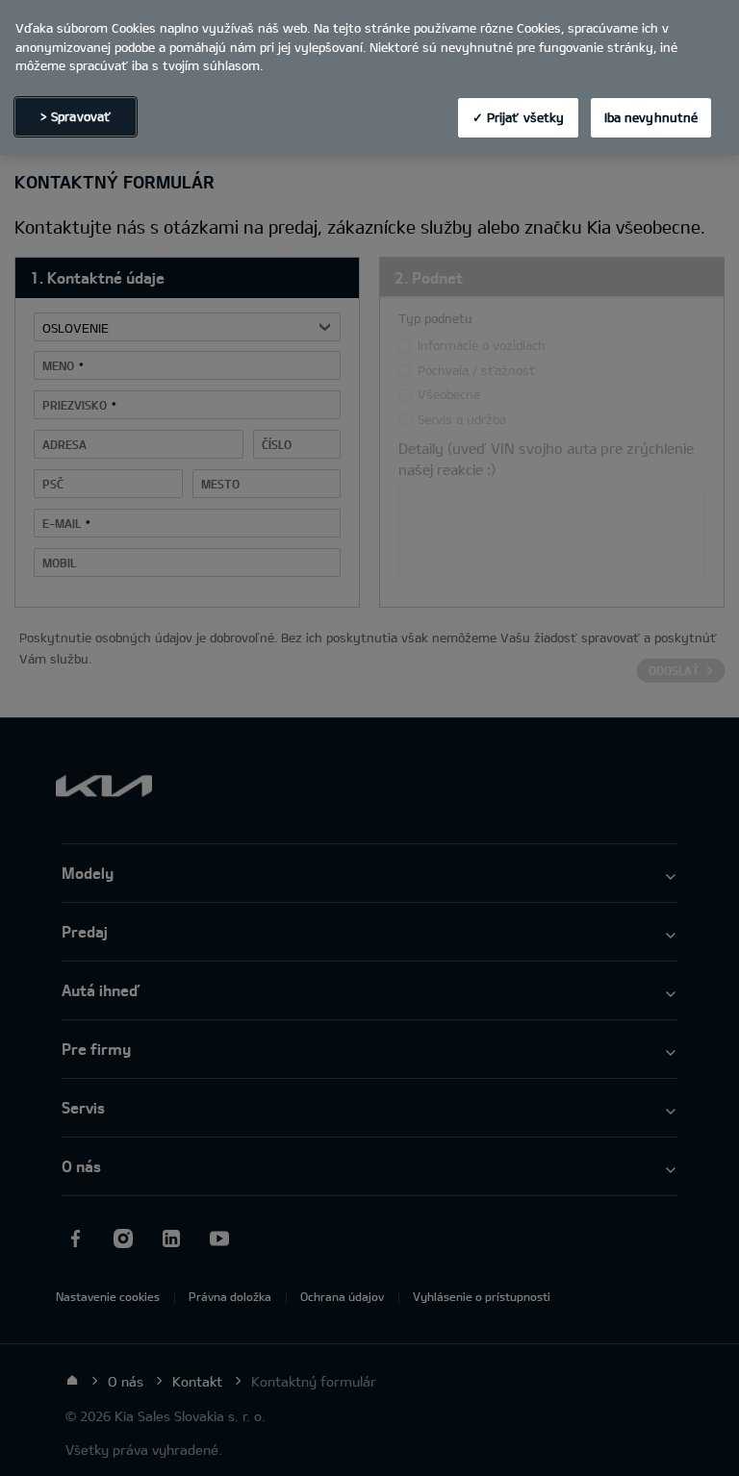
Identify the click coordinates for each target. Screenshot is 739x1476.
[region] (369, 78)
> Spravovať (75, 116)
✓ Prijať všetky (518, 117)
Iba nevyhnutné (651, 117)
